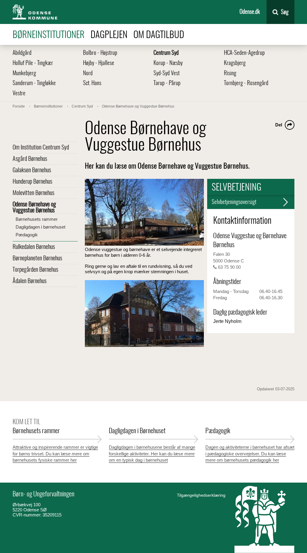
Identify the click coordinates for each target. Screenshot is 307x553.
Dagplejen (109, 35)
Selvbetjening (236, 187)
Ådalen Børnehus (29, 281)
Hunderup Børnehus (32, 182)
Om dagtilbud (158, 35)
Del (278, 124)
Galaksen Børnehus (32, 170)
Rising (230, 73)
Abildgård (22, 53)
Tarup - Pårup (167, 83)
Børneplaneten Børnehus (37, 259)
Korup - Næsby (168, 63)
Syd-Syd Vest (167, 73)
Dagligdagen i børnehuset (40, 226)
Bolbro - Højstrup (100, 53)
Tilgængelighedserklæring (201, 495)
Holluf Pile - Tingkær (33, 63)
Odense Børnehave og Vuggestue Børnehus (34, 208)
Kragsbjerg (235, 63)
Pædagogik (27, 234)
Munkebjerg (24, 73)
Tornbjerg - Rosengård (246, 83)
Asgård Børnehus (30, 159)
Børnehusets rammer (37, 219)
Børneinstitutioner (49, 35)
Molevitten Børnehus (33, 193)
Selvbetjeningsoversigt (234, 202)
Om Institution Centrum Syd (41, 148)
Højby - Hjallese (98, 63)
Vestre (19, 93)
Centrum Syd (166, 53)
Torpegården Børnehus (35, 270)
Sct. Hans (92, 83)
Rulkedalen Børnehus (34, 247)
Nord (88, 73)
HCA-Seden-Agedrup (244, 53)
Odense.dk (250, 12)
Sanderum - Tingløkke (34, 83)
